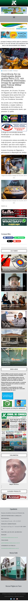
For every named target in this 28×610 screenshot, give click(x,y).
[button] (14, 17)
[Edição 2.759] (14, 431)
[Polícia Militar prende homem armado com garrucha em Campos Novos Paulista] (14, 263)
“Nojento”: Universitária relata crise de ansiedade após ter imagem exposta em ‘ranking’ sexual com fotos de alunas (13, 379)
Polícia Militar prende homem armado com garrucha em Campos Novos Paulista (13, 374)
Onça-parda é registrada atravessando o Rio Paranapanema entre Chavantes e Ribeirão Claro (13, 360)
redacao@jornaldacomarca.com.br (9, 537)
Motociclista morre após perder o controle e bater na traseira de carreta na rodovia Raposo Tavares (13, 384)
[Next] (25, 251)
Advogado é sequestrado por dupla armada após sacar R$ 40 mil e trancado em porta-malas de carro (13, 389)
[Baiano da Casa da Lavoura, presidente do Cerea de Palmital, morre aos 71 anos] (14, 282)
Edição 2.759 (6, 449)
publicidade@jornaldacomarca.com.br (10, 543)
